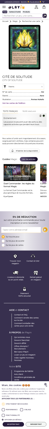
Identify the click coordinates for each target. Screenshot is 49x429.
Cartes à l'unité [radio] (15, 12)
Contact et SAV (33, 261)
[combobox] (23, 87)
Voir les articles (28, 159)
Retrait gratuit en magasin (36, 278)
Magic (15, 21)
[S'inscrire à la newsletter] (45, 230)
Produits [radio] (26, 12)
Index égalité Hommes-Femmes (24, 359)
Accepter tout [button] (13, 424)
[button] (24, 398)
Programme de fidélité (23, 371)
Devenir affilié (20, 343)
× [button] (46, 386)
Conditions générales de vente (24, 378)
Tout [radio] (5, 12)
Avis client (18, 374)
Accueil (5, 21)
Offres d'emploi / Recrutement (21, 347)
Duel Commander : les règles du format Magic (19, 185)
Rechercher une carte (31, 21)
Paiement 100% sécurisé (24, 294)
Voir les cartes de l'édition (13, 103)
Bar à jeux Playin (21, 352)
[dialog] (24, 405)
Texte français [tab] (10, 111)
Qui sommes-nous (22, 337)
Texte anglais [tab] (29, 111)
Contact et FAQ (20, 315)
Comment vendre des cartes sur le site (26, 319)
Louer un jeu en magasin (24, 355)
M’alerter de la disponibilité (27, 151)
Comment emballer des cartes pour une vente (24, 324)
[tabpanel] (24, 120)
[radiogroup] (24, 12)
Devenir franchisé (21, 340)
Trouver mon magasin (15, 262)
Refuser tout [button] (36, 424)
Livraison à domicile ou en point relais (15, 278)
